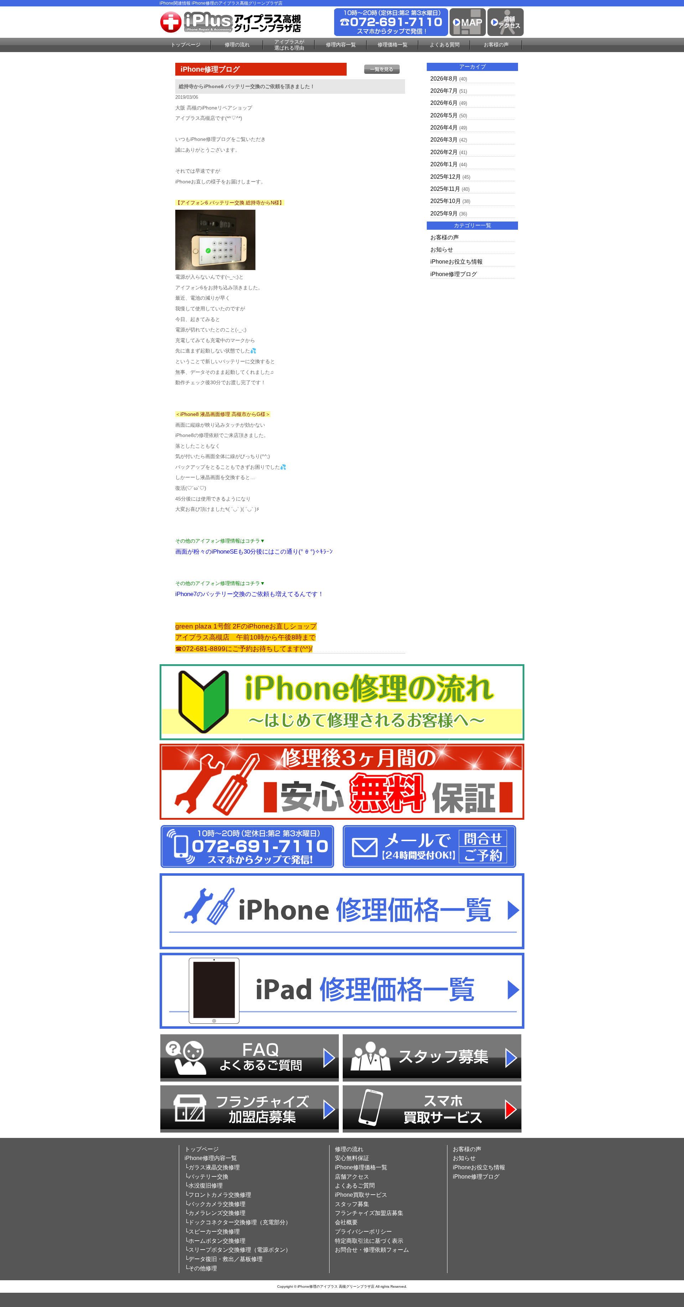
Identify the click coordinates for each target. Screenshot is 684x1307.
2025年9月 (444, 213)
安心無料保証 (352, 1158)
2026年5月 (444, 115)
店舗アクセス (352, 1177)
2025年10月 (445, 201)
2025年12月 (445, 177)
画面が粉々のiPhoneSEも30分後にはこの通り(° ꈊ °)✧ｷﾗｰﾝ (254, 551)
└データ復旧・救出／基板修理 (224, 1259)
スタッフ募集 (352, 1204)
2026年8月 (444, 79)
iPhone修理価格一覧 (361, 1167)
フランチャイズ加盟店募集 (369, 1213)
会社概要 (346, 1222)
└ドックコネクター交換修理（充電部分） (238, 1222)
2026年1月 (444, 164)
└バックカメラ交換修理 (215, 1204)
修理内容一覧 (341, 44)
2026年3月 (444, 140)
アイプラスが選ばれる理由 (289, 45)
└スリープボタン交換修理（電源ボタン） (238, 1250)
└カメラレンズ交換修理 (215, 1213)
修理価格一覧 (393, 44)
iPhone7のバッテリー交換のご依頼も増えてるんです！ (249, 594)
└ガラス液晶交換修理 (212, 1167)
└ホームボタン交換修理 (215, 1241)
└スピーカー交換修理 (212, 1232)
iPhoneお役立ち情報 (456, 262)
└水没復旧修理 (204, 1186)
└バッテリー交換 (206, 1177)
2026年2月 (444, 152)
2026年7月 (444, 91)
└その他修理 (201, 1268)
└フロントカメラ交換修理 (218, 1195)
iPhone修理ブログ (453, 274)
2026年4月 (444, 127)
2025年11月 (445, 189)
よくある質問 (445, 44)
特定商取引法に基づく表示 (369, 1241)
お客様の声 (496, 44)
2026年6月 (444, 103)
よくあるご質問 (355, 1186)
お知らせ (441, 249)
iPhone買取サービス (361, 1195)
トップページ (186, 44)
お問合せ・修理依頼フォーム (372, 1250)
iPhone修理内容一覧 (211, 1158)
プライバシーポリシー (363, 1232)
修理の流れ (237, 44)
